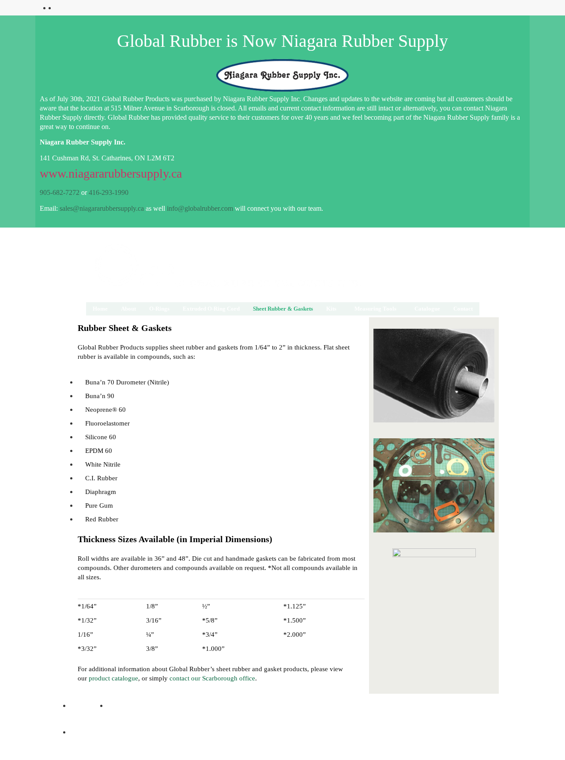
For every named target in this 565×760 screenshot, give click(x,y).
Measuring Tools (375, 308)
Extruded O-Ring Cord (211, 308)
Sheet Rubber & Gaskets (283, 308)
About (128, 308)
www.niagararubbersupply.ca (111, 173)
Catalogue (427, 308)
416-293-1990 (107, 192)
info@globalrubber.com (199, 208)
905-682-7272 (59, 192)
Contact (463, 308)
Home (100, 308)
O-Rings (159, 308)
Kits (331, 308)
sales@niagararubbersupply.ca (101, 208)
